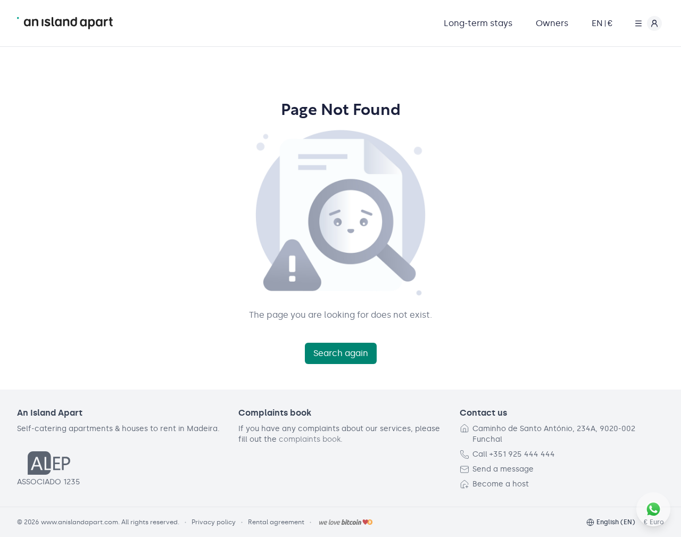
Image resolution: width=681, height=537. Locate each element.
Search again (340, 353)
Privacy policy (214, 522)
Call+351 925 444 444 (513, 454)
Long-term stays (478, 23)
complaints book (309, 439)
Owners (552, 23)
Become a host (500, 484)
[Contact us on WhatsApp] (653, 509)
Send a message (503, 469)
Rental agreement (276, 522)
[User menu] (646, 23)
